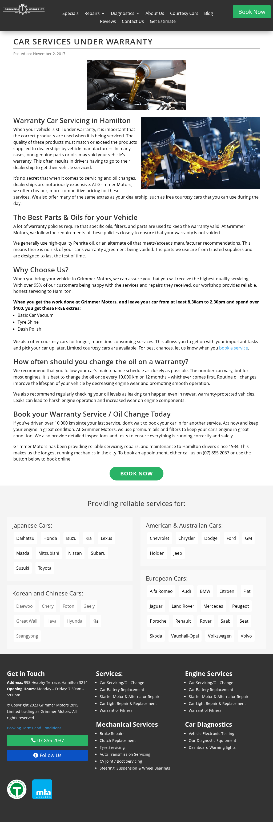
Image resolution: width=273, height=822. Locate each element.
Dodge (211, 538)
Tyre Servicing (112, 747)
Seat (244, 621)
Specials (70, 13)
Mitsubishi (48, 553)
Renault (183, 621)
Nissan (75, 553)
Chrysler (186, 538)
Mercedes (213, 606)
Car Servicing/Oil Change (122, 682)
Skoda (156, 636)
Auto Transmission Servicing (125, 754)
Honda (50, 538)
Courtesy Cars (184, 13)
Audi (186, 591)
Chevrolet (159, 538)
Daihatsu (25, 538)
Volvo (246, 636)
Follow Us (51, 755)
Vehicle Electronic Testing (211, 733)
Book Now (251, 11)
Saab (226, 621)
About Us (155, 13)
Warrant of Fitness (116, 710)
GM (248, 538)
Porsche (158, 621)
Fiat (247, 591)
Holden (157, 553)
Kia (89, 538)
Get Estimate (163, 21)
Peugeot (240, 606)
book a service (233, 348)
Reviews (108, 21)
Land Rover (183, 606)
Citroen (226, 591)
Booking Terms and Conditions (34, 727)
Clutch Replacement (118, 740)
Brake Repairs (112, 733)
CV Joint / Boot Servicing (121, 761)
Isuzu (71, 538)
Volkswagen (220, 636)
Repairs (92, 13)
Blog (208, 13)
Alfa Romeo (161, 591)
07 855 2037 (50, 740)
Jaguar (156, 606)
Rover (206, 621)
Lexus (106, 538)
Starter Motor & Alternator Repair (129, 696)
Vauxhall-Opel (185, 636)
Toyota (44, 568)
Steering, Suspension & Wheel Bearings (135, 768)
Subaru (98, 553)
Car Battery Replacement (122, 689)
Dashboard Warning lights (212, 747)
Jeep (178, 553)
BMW (205, 591)
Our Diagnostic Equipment (212, 740)
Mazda (22, 553)
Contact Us (133, 21)
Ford (231, 538)
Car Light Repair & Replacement (128, 703)
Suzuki (22, 568)
